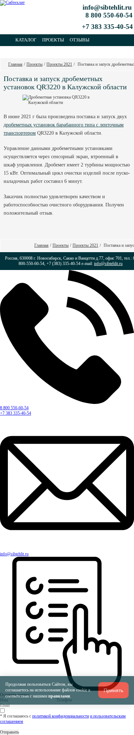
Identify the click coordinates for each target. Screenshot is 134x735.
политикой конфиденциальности (60, 716)
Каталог (25, 39)
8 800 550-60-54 (14, 407)
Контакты (28, 51)
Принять (113, 690)
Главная (15, 64)
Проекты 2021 (59, 64)
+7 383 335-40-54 (15, 413)
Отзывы (79, 39)
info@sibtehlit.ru (107, 7)
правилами (59, 696)
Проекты (53, 39)
